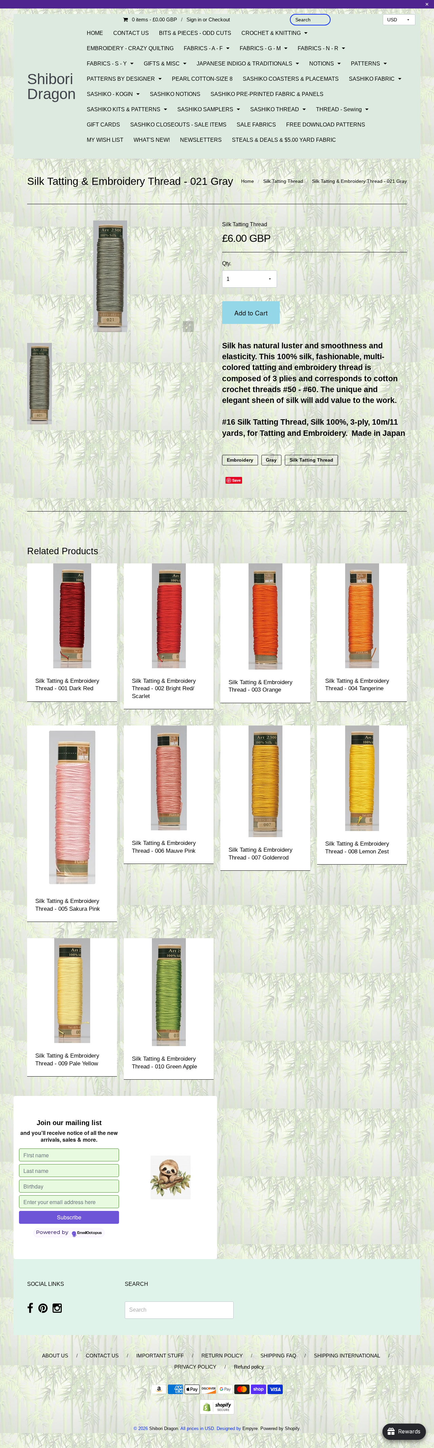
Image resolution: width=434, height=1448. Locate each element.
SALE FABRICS (256, 125)
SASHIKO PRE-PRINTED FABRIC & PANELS (267, 94)
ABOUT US (55, 1355)
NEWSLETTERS (201, 140)
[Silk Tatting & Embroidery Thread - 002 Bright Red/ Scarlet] (169, 615)
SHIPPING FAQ (278, 1355)
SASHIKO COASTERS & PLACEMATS (291, 79)
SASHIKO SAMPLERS (205, 109)
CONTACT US (131, 33)
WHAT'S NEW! (152, 140)
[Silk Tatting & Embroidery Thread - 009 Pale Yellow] (72, 990)
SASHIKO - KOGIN (110, 94)
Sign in (193, 19)
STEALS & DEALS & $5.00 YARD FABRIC (284, 140)
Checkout (219, 19)
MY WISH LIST (105, 140)
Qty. (226, 263)
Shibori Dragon (51, 86)
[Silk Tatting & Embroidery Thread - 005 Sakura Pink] (72, 806)
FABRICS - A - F (203, 48)
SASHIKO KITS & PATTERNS (123, 109)
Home (247, 181)
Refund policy (249, 1367)
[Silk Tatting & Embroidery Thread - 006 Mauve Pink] (169, 777)
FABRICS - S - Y (107, 63)
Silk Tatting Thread (283, 181)
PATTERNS (365, 63)
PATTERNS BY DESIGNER (121, 79)
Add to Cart (251, 312)
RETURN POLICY (222, 1355)
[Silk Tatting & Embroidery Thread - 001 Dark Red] (72, 615)
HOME (95, 33)
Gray (271, 460)
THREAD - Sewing (339, 109)
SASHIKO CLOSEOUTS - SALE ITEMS (178, 125)
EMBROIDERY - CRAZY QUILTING (130, 48)
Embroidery (240, 460)
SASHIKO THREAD (274, 109)
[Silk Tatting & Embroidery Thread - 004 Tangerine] (362, 615)
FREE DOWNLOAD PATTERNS (325, 125)
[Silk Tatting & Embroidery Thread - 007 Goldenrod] (265, 781)
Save (236, 480)
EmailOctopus (89, 1233)
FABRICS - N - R (318, 48)
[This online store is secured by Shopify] (217, 1406)
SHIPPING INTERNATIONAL (347, 1355)
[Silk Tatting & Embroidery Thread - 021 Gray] (41, 383)
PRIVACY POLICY (195, 1367)
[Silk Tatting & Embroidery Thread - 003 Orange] (265, 616)
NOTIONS (321, 63)
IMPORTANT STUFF (160, 1355)
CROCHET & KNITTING (271, 33)
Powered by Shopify (279, 1428)
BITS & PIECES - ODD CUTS (195, 33)
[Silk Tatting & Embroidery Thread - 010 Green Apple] (169, 992)
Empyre (250, 1428)
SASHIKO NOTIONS (175, 94)
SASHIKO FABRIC (372, 79)
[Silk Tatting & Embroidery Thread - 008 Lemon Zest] (362, 778)
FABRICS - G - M (260, 48)
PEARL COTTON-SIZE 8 (202, 79)
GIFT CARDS (103, 125)
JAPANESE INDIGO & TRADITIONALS (244, 63)
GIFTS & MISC (162, 63)
